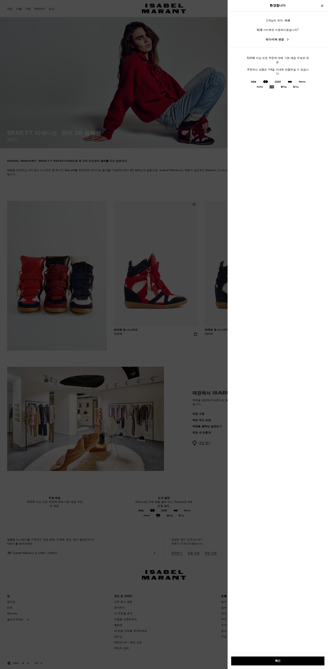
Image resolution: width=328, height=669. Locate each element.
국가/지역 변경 (275, 39)
